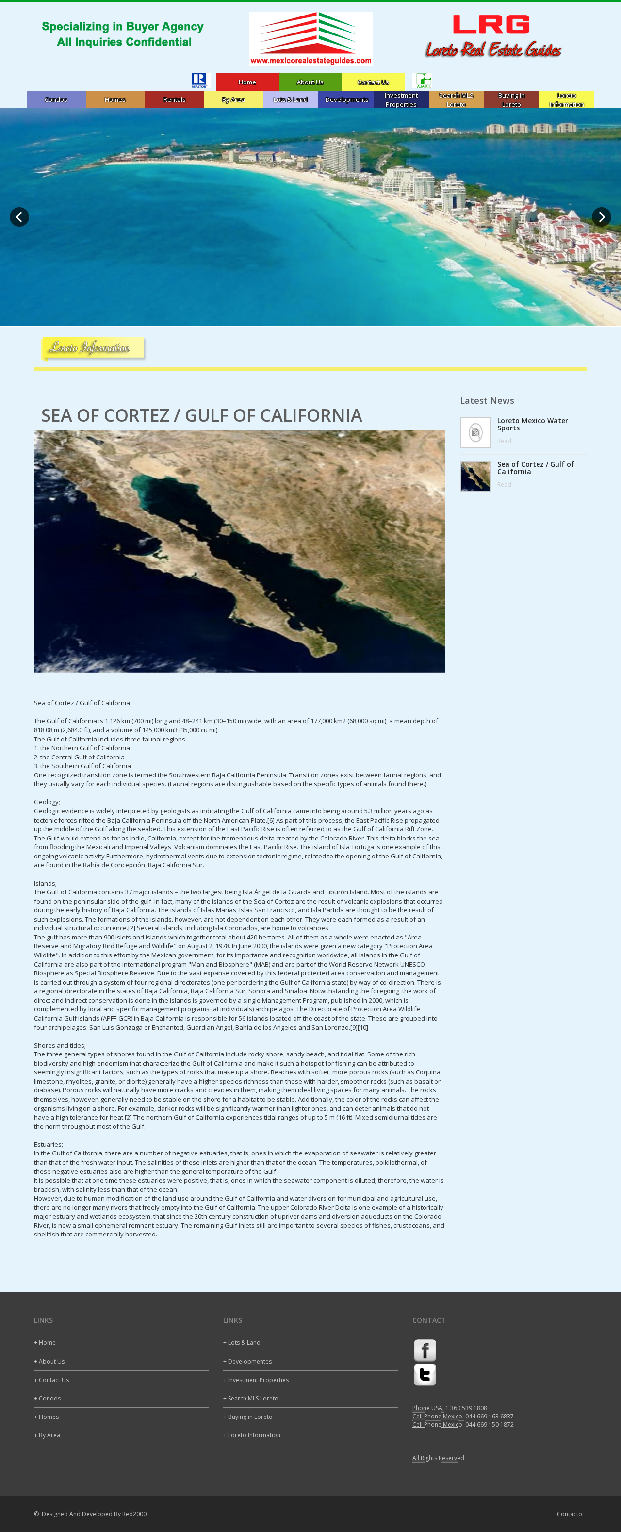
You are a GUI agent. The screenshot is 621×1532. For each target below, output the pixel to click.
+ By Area (47, 1435)
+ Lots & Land (242, 1342)
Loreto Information (567, 100)
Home (247, 82)
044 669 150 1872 (489, 1424)
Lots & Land (291, 99)
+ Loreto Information (251, 1435)
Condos (56, 99)
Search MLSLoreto (456, 100)
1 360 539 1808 (466, 1408)
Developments (347, 99)
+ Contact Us (51, 1380)
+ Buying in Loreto (248, 1417)
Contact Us (373, 82)
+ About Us (49, 1361)
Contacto (569, 1514)
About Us (310, 82)
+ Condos (47, 1398)
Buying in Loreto (511, 100)
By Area (233, 99)
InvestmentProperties (401, 100)
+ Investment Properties (256, 1380)
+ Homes (46, 1417)
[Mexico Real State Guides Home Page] (310, 39)
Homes (115, 99)
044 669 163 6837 (489, 1416)
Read (504, 441)
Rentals (174, 99)
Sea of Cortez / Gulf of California (535, 468)
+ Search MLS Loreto (250, 1398)
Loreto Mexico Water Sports (532, 424)
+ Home (45, 1342)
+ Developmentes (247, 1361)
